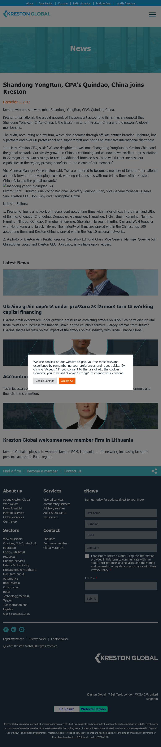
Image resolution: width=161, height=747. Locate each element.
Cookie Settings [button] (45, 380)
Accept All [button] (67, 380)
